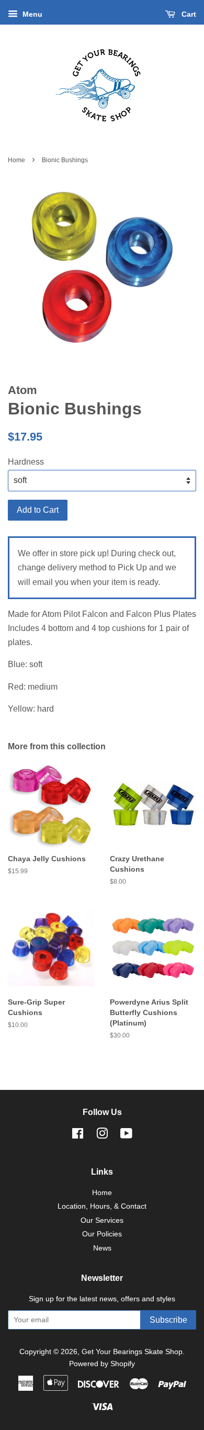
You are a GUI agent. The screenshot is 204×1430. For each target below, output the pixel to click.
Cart (187, 14)
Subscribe (168, 1319)
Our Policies (102, 1234)
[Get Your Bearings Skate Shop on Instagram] (102, 1136)
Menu (31, 14)
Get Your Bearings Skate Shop (132, 1352)
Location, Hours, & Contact (102, 1206)
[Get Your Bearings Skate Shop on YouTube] (126, 1136)
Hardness (26, 461)
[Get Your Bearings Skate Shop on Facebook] (78, 1136)
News (102, 1248)
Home (16, 160)
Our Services (102, 1220)
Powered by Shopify (102, 1364)
